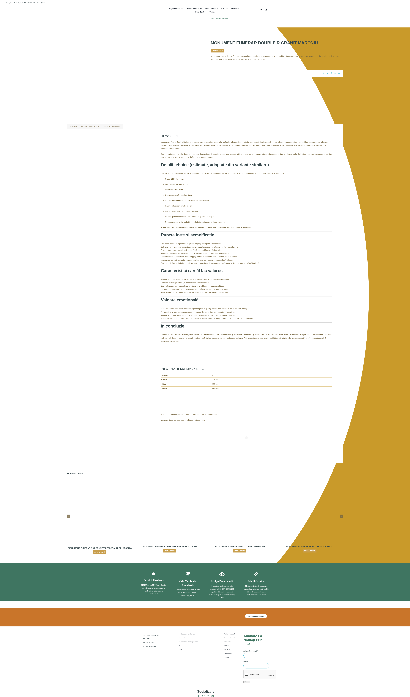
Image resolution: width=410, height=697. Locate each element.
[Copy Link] (339, 73)
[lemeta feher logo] (151, 615)
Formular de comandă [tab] (112, 126)
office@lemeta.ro (42, 3)
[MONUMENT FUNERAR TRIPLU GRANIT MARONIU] (310, 478)
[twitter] (395, 3)
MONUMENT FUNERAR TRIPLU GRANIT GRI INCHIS (240, 546)
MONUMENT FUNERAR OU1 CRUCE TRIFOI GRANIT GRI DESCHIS (100, 548)
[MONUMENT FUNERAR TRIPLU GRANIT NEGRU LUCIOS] (170, 478)
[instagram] (399, 3)
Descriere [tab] (73, 126)
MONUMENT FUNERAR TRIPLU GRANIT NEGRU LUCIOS (170, 546)
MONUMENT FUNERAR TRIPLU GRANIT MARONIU (310, 546)
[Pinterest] (331, 73)
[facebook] (391, 3)
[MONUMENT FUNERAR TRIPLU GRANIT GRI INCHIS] (240, 478)
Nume (245, 661)
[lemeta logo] (150, 8)
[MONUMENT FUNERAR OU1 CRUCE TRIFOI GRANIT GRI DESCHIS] (100, 478)
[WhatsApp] (327, 73)
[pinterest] (403, 3)
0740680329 (31, 3)
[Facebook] (324, 73)
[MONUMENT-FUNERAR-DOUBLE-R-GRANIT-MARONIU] (104, 77)
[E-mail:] (335, 73)
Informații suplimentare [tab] (90, 126)
